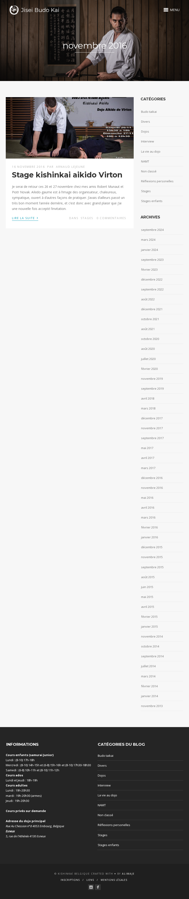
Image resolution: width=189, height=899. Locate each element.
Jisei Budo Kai (40, 10)
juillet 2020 (148, 359)
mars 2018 (148, 408)
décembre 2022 (151, 279)
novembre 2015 (152, 557)
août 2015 (148, 577)
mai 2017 (147, 448)
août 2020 (148, 349)
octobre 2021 (150, 319)
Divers (145, 121)
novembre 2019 (152, 379)
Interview (147, 141)
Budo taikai (149, 112)
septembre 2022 (152, 289)
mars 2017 (148, 468)
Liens (90, 880)
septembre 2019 (152, 388)
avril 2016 (147, 507)
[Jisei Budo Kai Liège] (98, 887)
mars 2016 (148, 517)
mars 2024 (148, 240)
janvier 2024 (149, 250)
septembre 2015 (152, 567)
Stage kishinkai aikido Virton (67, 174)
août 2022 (148, 299)
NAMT (145, 161)
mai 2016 (147, 498)
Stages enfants (151, 201)
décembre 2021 (151, 309)
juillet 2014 (148, 666)
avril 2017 (147, 458)
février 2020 (149, 369)
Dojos (145, 131)
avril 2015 (147, 607)
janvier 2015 (149, 626)
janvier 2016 (149, 537)
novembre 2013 (152, 706)
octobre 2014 (150, 646)
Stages (87, 218)
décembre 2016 (151, 478)
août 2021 (148, 329)
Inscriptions (70, 880)
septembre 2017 (152, 438)
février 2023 (149, 269)
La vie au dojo (150, 151)
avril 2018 (147, 398)
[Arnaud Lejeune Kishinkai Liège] (91, 887)
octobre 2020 (150, 339)
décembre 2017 (151, 418)
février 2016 (149, 527)
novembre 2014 (152, 636)
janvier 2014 (149, 696)
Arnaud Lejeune (70, 167)
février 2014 (149, 686)
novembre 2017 (152, 428)
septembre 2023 (152, 260)
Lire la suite (25, 217)
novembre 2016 (152, 488)
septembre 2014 (152, 656)
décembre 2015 (151, 547)
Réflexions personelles (157, 181)
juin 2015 (147, 587)
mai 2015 (147, 597)
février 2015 (149, 617)
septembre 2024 (152, 230)
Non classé (149, 171)
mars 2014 (148, 676)
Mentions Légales (114, 880)
